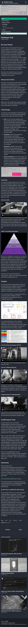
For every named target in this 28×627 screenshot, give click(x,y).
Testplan (3, 29)
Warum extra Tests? (6, 22)
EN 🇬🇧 (6, 621)
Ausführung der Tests (6, 31)
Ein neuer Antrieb (5, 20)
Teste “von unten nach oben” (8, 28)
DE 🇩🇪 (2, 621)
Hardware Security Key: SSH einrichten (11, 553)
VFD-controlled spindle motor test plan (11, 478)
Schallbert (6, 624)
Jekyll (16, 624)
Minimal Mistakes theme (21, 624)
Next (20, 529)
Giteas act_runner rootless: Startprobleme (12, 591)
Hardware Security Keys (7, 573)
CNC (10, 520)
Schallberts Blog (11, 2)
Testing (20, 520)
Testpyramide (4, 275)
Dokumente (4, 33)
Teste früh (4, 26)
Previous (7, 529)
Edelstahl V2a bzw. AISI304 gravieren (11, 611)
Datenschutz (12, 623)
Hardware (15, 520)
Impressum (5, 623)
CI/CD (6, 520)
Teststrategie (4, 24)
